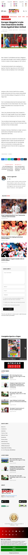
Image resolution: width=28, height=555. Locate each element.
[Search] (24, 11)
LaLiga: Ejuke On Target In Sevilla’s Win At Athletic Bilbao (12, 259)
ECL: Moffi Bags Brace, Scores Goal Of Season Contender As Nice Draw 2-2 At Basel (7, 168)
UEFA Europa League (6, 19)
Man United (4, 154)
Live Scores (5, 16)
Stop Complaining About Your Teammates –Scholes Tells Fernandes (13, 215)
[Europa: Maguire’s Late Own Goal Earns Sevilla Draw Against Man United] (14, 48)
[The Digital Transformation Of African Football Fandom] (5, 409)
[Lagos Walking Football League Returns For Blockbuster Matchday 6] (5, 402)
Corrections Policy (5, 443)
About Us (3, 426)
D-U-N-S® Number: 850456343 (8, 450)
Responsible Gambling (6, 448)
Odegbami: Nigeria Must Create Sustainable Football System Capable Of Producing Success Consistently (17, 385)
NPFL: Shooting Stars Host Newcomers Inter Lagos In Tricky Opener (17, 376)
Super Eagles (13, 16)
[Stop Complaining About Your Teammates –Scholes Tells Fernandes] (14, 206)
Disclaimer (3, 437)
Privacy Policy (4, 439)
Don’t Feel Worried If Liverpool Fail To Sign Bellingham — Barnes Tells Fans (20, 168)
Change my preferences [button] (14, 552)
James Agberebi (11, 176)
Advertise (3, 431)
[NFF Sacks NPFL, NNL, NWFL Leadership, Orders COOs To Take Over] (5, 394)
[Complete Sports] (14, 11)
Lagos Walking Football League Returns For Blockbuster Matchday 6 (18, 402)
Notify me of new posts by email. (12, 305)
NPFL (23, 16)
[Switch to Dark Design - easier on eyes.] (26, 11)
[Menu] (3, 11)
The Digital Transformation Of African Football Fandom (17, 409)
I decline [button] (14, 550)
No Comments (23, 30)
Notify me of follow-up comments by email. (15, 302)
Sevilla (10, 154)
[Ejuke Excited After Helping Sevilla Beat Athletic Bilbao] (14, 228)
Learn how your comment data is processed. (13, 314)
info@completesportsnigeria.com (11, 495)
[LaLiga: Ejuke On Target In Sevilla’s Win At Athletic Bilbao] (14, 250)
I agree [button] (14, 547)
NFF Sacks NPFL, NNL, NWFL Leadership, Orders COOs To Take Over (18, 394)
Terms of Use (4, 433)
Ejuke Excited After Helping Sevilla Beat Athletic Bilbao (12, 237)
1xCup (19, 16)
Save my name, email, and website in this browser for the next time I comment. (13, 299)
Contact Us (3, 429)
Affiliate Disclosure (5, 445)
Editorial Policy (4, 441)
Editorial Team (4, 435)
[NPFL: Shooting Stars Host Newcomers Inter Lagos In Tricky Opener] (5, 376)
